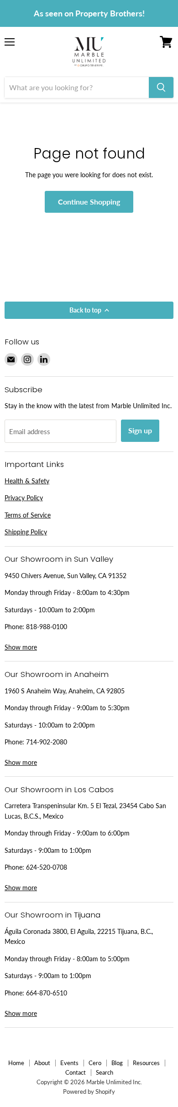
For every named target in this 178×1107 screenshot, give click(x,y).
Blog (117, 1062)
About (42, 1062)
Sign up (140, 430)
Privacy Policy (24, 498)
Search (104, 1072)
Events (69, 1062)
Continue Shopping (89, 201)
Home (16, 1062)
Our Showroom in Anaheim (57, 674)
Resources (146, 1062)
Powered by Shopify (89, 1091)
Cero (95, 1062)
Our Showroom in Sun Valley (59, 559)
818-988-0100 (46, 626)
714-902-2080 (46, 742)
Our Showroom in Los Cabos (59, 789)
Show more (21, 647)
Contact (75, 1072)
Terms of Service (28, 515)
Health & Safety (27, 481)
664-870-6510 (46, 993)
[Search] (161, 87)
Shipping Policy (26, 532)
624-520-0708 (46, 867)
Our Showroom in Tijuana (52, 914)
